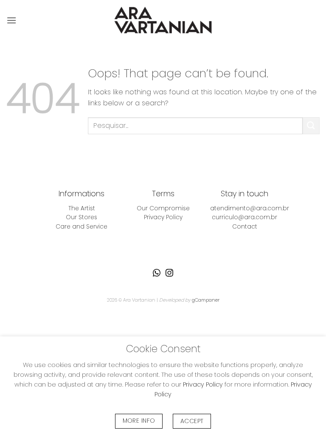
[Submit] (311, 125)
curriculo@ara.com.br (244, 217)
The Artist (81, 208)
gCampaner (205, 300)
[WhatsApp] (156, 273)
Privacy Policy (163, 217)
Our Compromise (163, 208)
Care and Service (81, 227)
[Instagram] (169, 273)
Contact (244, 227)
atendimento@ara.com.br (249, 208)
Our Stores (81, 217)
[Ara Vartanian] (163, 20)
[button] (11, 20)
